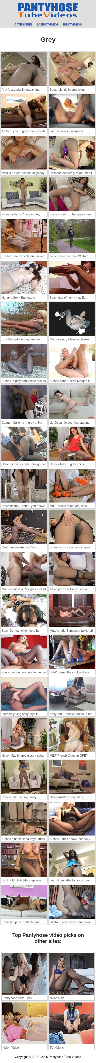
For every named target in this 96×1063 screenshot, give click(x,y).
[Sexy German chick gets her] (24, 627)
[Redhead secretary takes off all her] (72, 169)
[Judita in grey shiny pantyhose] (72, 918)
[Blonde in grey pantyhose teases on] (24, 377)
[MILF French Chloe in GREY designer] (72, 752)
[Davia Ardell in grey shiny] (72, 793)
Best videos (72, 24)
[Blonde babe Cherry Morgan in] (72, 377)
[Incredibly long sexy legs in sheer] (24, 710)
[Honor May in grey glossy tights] (24, 752)
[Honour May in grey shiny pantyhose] (72, 460)
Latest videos (48, 24)
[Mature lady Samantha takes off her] (72, 627)
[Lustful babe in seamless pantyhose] (72, 127)
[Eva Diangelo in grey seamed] (24, 335)
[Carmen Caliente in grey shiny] (24, 419)
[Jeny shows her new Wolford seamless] (72, 252)
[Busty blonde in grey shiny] (72, 86)
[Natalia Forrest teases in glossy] (24, 169)
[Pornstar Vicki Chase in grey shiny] (24, 210)
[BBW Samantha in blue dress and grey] (72, 668)
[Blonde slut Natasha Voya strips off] (24, 835)
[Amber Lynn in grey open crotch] (24, 127)
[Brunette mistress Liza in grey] (72, 543)
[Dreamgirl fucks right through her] (24, 460)
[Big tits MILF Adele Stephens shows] (24, 876)
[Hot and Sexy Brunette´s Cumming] (24, 294)
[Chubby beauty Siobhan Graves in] (24, 252)
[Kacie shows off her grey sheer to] (72, 210)
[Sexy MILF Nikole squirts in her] (72, 710)
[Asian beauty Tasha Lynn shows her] (24, 502)
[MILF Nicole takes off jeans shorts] (72, 502)
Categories (23, 24)
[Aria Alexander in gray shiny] (24, 86)
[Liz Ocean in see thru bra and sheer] (72, 419)
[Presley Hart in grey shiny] (24, 793)
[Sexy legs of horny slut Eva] (72, 294)
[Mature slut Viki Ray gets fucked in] (24, 585)
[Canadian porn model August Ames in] (24, 918)
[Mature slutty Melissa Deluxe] (72, 335)
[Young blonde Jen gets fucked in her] (24, 668)
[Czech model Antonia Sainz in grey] (24, 543)
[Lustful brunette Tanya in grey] (72, 876)
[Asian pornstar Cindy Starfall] (72, 585)
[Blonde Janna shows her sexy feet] (72, 835)
